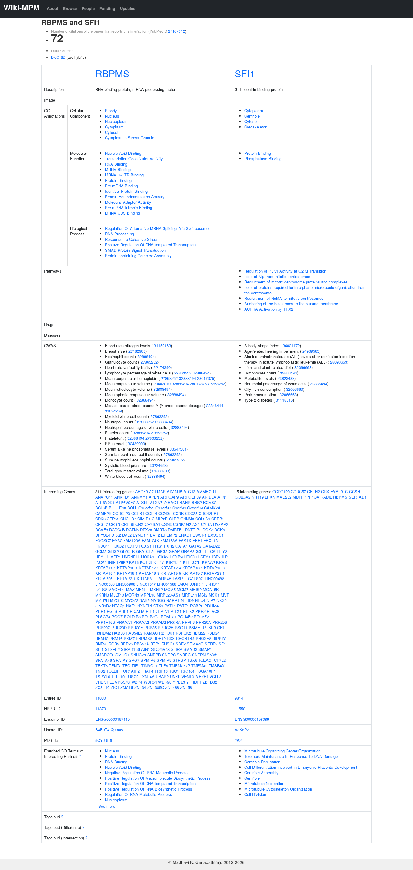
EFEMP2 (169, 535)
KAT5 (134, 562)
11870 (100, 708)
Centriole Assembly (261, 772)
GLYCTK (127, 551)
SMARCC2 (104, 655)
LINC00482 (214, 578)
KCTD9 (146, 562)
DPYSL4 (102, 535)
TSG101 (187, 671)
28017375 (205, 378)
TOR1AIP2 (130, 671)
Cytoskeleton (255, 127)
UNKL (175, 676)
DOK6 (219, 529)
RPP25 (126, 644)
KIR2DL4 (174, 562)
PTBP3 (209, 627)
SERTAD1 (357, 497)
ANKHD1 (122, 497)
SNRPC (169, 655)
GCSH (354, 491)
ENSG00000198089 (252, 719)
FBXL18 (210, 540)
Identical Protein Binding (126, 191)
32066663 (302, 367)
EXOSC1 (215, 535)
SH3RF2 (112, 649)
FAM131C (339, 491)
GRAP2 (187, 551)
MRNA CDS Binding (122, 213)
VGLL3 (215, 676)
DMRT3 (160, 529)
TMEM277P (179, 665)
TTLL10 (118, 676)
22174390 (162, 367)
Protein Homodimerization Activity (134, 196)
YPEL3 (179, 682)
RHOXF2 (203, 638)
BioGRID (58, 57)
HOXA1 (147, 557)
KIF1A (159, 562)
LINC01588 (166, 584)
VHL (99, 682)
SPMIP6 (148, 660)
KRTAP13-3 (214, 568)
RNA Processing (119, 234)
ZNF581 (187, 687)
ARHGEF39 (190, 497)
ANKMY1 (139, 497)
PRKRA (174, 622)
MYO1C (117, 600)
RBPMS (112, 73)
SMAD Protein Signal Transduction (135, 250)
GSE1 (201, 551)
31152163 (162, 345)
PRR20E (135, 627)
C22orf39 (195, 508)
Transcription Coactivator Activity (134, 158)
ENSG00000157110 (112, 719)
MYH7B (102, 600)
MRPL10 (147, 595)
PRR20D (119, 627)
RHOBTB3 (185, 638)
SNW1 (212, 655)
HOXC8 (190, 557)
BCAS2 (209, 502)
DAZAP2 (220, 524)
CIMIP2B (160, 519)
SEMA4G (195, 644)
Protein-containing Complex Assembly (138, 255)
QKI (220, 627)
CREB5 (127, 524)
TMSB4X (217, 665)
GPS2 (162, 551)
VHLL (109, 682)
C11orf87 (163, 508)
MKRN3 (102, 595)
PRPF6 (188, 622)
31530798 (160, 471)
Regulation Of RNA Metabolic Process (138, 794)
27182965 (136, 351)
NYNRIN (144, 606)
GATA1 (181, 546)
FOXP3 (131, 546)
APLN (154, 497)
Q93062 (117, 730)
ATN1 (222, 497)
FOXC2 (117, 546)
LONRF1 (196, 584)
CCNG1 (165, 513)
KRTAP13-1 (192, 568)
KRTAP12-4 (171, 568)
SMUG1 (122, 655)
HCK (211, 551)
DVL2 (127, 535)
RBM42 (101, 638)
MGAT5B (211, 589)
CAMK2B (103, 513)
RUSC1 (167, 644)
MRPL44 (189, 595)
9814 (239, 698)
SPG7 (134, 660)
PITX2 (188, 611)
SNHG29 (138, 655)
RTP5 (155, 644)
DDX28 (146, 529)
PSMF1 (195, 627)
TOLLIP (113, 671)
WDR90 (164, 682)
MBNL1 (142, 589)
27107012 (176, 31)
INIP (112, 562)
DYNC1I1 (141, 535)
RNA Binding (116, 164)
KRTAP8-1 (146, 578)
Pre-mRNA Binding (121, 186)
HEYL (100, 557)
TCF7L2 (219, 660)
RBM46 (115, 638)
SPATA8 (120, 660)
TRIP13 (161, 671)
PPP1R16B (105, 622)
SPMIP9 (164, 660)
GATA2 (195, 546)
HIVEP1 (114, 557)
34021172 (291, 345)
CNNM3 (187, 519)
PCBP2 (196, 606)
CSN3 (166, 524)
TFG (126, 665)
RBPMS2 (144, 638)
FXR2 (169, 546)
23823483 (286, 378)
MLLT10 (117, 595)
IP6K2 (122, 562)
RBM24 (213, 633)
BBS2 (197, 502)
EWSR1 (200, 535)
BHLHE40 (117, 508)
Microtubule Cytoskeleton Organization (278, 789)
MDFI (297, 497)
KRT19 (258, 497)
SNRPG (184, 655)
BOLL (132, 508)
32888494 (146, 356)
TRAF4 (147, 671)
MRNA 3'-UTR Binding (124, 175)
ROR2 (114, 644)
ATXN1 (142, 502)
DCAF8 (101, 529)
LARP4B (163, 578)
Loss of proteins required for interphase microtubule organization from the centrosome (305, 290)
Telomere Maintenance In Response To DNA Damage (291, 756)
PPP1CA (311, 497)
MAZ (130, 589)
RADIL (326, 497)
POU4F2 (185, 616)
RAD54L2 (134, 633)
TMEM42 (199, 665)
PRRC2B (166, 627)
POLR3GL (151, 616)
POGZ (117, 616)
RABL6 (118, 633)
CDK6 (100, 519)
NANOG (158, 600)
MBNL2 (156, 589)
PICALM (137, 611)
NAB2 (144, 600)
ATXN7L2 (158, 502)
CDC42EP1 (209, 513)
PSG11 (181, 627)
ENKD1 (184, 535)
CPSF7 (101, 524)
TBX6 (192, 660)
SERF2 (211, 644)
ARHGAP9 (169, 497)
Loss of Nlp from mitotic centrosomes (277, 276)
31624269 (113, 411)
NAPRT (173, 600)
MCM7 (182, 589)
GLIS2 (113, 551)
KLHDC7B (192, 562)
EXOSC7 (103, 540)
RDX (171, 638)
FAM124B (150, 540)
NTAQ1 (118, 606)
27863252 (149, 362)
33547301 (178, 449)
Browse (70, 8)
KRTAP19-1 (127, 573)
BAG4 (173, 502)
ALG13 (189, 491)
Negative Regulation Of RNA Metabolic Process (147, 772)
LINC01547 (146, 584)
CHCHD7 (128, 519)
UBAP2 (162, 676)
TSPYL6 (102, 676)
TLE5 (163, 665)
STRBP (179, 660)
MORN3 (132, 595)
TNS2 (100, 671)
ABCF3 (141, 491)
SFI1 (245, 73)
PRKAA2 (141, 622)
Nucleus (112, 116)
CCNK (178, 513)
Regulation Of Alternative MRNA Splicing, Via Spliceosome (157, 228)
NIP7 (211, 600)
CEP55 (113, 519)
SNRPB (154, 655)
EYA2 (117, 540)
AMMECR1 (206, 491)
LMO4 (182, 584)
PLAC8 (213, 611)
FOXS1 (145, 546)
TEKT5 (101, 665)
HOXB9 (176, 557)
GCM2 (100, 551)
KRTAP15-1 (105, 573)
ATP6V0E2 (125, 502)
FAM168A (168, 540)
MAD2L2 (283, 497)
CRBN (114, 524)
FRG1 (158, 546)
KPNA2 (208, 562)
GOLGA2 (242, 497)
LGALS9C (194, 578)
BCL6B (101, 508)
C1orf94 (179, 508)
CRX (139, 524)
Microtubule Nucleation (264, 783)
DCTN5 (132, 529)
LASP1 (179, 578)
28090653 (338, 362)
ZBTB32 (210, 682)
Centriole (252, 116)
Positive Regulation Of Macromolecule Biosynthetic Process (158, 778)
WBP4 (136, 682)
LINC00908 (125, 584)
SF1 (222, 644)
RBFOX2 (183, 633)
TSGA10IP (205, 671)
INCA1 (101, 562)
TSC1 (174, 671)
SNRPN (199, 655)
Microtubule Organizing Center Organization (282, 751)
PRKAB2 (158, 622)
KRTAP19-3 (149, 573)
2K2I (239, 740)
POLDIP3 (132, 616)
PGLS (112, 611)
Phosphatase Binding (262, 158)
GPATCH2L (146, 551)
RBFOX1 (166, 633)
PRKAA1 (124, 622)
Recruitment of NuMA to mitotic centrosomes (284, 298)
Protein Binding (118, 180)
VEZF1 (202, 676)
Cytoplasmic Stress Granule (129, 138)
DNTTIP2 (193, 529)
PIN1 (165, 611)
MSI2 (202, 595)
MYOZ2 (131, 600)
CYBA (206, 524)
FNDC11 (102, 546)
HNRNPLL (131, 557)
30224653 (158, 465)
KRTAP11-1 (105, 568)
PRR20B (219, 622)
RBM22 (198, 633)
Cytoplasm (114, 127)
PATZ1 (183, 606)
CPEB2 (217, 519)
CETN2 (313, 491)
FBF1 (197, 540)
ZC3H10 (102, 687)
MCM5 (170, 589)
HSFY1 (204, 557)
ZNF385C (155, 687)
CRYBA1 (152, 524)
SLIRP (176, 649)
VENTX (188, 676)
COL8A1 (202, 519)
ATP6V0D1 (105, 502)
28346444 (214, 405)
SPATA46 (103, 660)
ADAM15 (174, 491)
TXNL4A (147, 676)
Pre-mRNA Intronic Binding (128, 207)
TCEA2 (204, 660)
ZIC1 (115, 687)
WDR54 (150, 682)
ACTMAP (157, 491)
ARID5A (209, 497)
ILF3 (225, 557)
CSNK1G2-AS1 (186, 524)
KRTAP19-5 (171, 573)
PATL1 (170, 606)
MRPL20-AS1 (168, 595)
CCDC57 (298, 491)
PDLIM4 (211, 606)
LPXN (270, 497)
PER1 (100, 611)
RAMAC (151, 633)
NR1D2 (105, 606)
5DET (111, 740)
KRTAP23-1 (214, 573)
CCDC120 (121, 513)
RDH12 (159, 638)
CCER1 (137, 513)
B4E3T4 (102, 730)
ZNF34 (140, 687)
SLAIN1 (143, 649)
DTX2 (116, 535)
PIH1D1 (152, 611)
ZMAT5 (126, 687)
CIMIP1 (144, 519)
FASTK (185, 540)
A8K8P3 (242, 730)
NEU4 (200, 600)
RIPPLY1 (220, 638)
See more (106, 806)
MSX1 (214, 595)
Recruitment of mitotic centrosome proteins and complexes (296, 282)
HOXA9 (161, 557)
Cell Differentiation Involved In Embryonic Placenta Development (300, 767)
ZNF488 (172, 687)
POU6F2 (201, 616)
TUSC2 (132, 676)
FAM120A (132, 540)
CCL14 (151, 513)
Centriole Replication (262, 762)
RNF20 (101, 644)
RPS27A (141, 644)
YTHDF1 (193, 682)
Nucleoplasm (116, 121)
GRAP (174, 551)
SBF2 (181, 644)
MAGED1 (116, 589)
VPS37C (122, 682)
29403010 (162, 383)
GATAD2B (211, 546)
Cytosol (111, 132)
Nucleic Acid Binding (123, 153)
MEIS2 (196, 589)
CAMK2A (212, 508)
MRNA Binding (118, 169)
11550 (240, 708)
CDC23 (191, 513)
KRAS (221, 562)
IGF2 (216, 557)
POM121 (168, 616)
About (52, 8)
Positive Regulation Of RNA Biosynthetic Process (148, 789)
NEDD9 (187, 600)
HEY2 (222, 551)
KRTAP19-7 (192, 573)
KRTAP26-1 (105, 578)
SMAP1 (205, 649)
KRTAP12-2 (149, 568)
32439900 (136, 443)
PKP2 (200, 611)
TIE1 (136, 665)
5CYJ (100, 740)
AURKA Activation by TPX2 (268, 309)
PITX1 (176, 611)
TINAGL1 (149, 665)
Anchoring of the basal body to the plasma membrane (291, 303)
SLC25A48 (160, 649)
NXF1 (131, 606)
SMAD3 (190, 649)
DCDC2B (117, 529)
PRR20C (102, 627)
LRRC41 (212, 584)
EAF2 (155, 535)
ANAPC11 (104, 497)
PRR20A (203, 622)
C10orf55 (146, 508)
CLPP (174, 519)
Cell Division (255, 794)
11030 (100, 698)
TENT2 (115, 665)
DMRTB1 (176, 529)
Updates (127, 8)
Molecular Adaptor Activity (128, 202)
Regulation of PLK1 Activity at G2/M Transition (285, 271)
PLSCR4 (102, 616)
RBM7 (129, 638)
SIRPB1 (128, 649)
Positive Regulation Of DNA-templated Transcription (150, 244)
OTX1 (158, 606)
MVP (225, 595)
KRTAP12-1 (127, 568)
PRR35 (150, 627)
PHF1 (123, 611)
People (88, 8)
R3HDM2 (103, 633)
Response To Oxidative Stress (131, 239)
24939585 (310, 351)
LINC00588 (105, 584)
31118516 (284, 400)
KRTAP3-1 (126, 578)
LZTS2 (101, 589)
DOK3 (208, 529)
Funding (107, 8)
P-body (111, 110)
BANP (185, 502)
